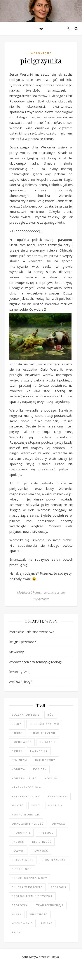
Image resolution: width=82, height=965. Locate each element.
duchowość (21, 742)
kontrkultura (24, 778)
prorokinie (21, 832)
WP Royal (53, 957)
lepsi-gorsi (58, 796)
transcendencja (50, 905)
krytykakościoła (26, 787)
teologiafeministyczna (32, 896)
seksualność (23, 859)
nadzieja (55, 805)
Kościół (51, 778)
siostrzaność (54, 859)
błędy (16, 723)
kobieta (18, 769)
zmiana (47, 923)
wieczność (38, 914)
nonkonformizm (26, 814)
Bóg (50, 714)
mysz (35, 805)
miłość (17, 805)
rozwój (18, 850)
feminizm (19, 760)
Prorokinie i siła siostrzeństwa (31, 632)
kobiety (40, 769)
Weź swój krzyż (20, 681)
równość (40, 850)
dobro (17, 733)
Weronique (41, 53)
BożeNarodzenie (25, 714)
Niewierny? (17, 652)
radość (18, 841)
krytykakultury (26, 796)
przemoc (46, 832)
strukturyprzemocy (29, 878)
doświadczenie (43, 733)
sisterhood (22, 869)
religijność (42, 841)
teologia (58, 887)
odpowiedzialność (28, 823)
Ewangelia (38, 751)
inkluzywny (45, 760)
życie (16, 932)
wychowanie (22, 923)
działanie (48, 742)
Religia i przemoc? (22, 642)
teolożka (20, 905)
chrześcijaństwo (44, 723)
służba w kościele (27, 887)
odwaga (58, 823)
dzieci (17, 751)
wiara (16, 914)
